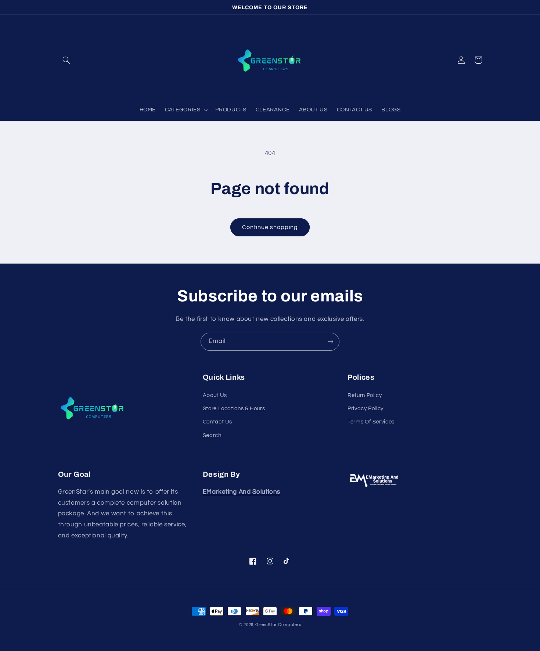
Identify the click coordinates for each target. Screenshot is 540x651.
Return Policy (365, 395)
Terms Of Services (371, 422)
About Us (215, 395)
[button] (66, 59)
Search (212, 435)
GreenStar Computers (278, 625)
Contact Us (217, 422)
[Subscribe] (330, 342)
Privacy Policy (366, 408)
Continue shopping (270, 227)
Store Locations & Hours (234, 408)
